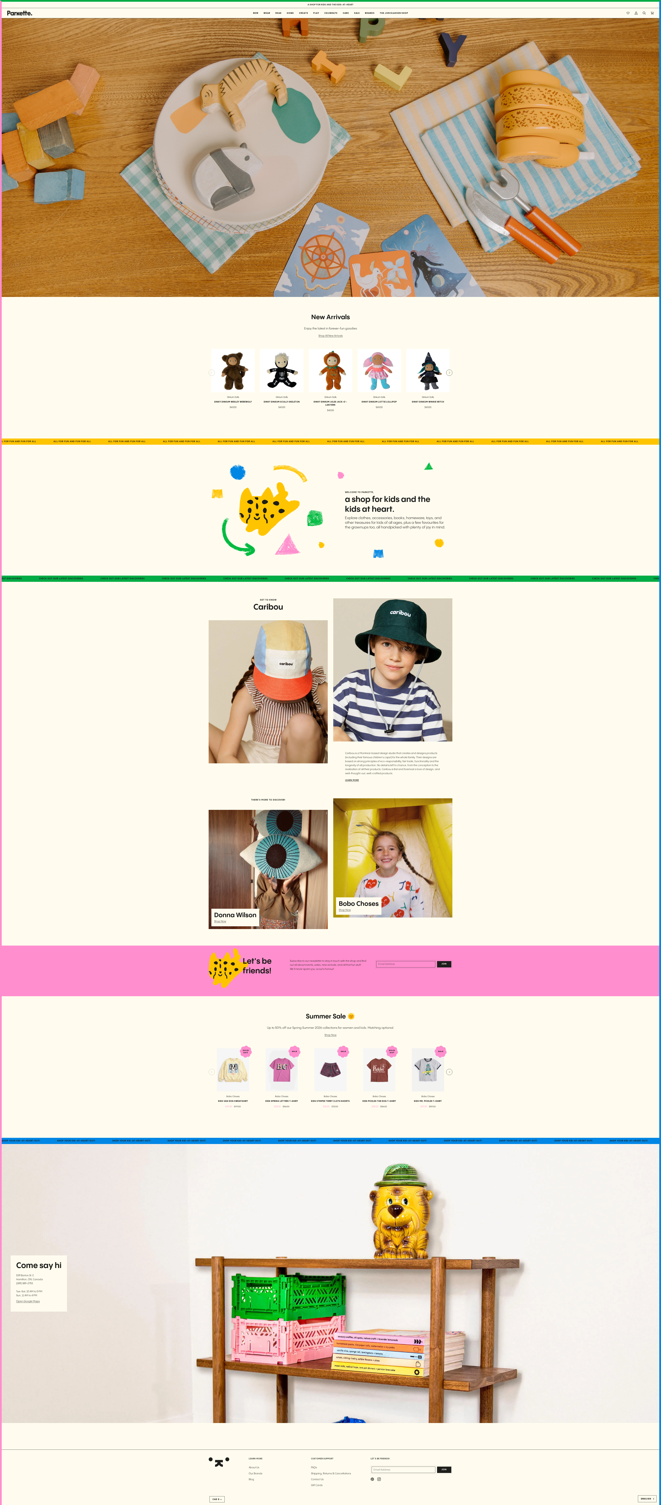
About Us (254, 1467)
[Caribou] (268, 691)
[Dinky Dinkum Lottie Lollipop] (379, 370)
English (646, 1498)
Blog (251, 1479)
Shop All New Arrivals (330, 335)
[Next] (449, 373)
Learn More (352, 780)
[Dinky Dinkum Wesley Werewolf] (233, 370)
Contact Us (317, 1479)
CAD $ (215, 1499)
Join (444, 964)
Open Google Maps (28, 1301)
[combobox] (647, 1498)
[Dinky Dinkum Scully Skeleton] (281, 370)
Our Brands (255, 1473)
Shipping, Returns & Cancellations (331, 1473)
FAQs (314, 1467)
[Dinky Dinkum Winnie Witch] (428, 370)
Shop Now (220, 921)
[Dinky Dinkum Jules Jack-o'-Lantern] (330, 370)
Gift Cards (317, 1485)
